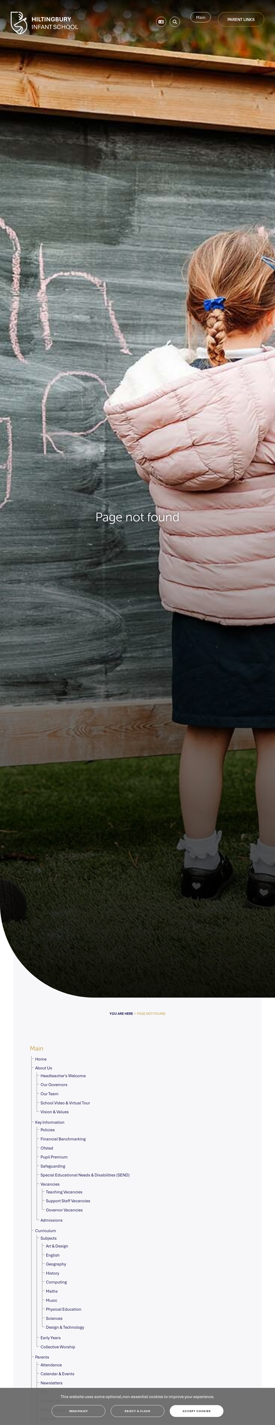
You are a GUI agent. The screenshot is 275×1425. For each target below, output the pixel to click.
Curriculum (45, 1230)
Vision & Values (55, 1111)
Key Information (49, 1122)
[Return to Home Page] (44, 23)
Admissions (52, 1220)
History (52, 1273)
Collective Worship (58, 1346)
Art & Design (57, 1246)
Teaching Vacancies (64, 1191)
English (53, 1255)
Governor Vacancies (64, 1210)
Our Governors (54, 1084)
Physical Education (63, 1309)
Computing (56, 1282)
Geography (56, 1264)
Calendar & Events (57, 1373)
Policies (48, 1129)
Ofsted (47, 1148)
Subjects (49, 1238)
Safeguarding (53, 1166)
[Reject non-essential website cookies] (137, 1411)
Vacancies (50, 1184)
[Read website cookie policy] (78, 1411)
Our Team (50, 1093)
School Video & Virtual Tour (65, 1102)
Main (200, 17)
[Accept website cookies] (196, 1411)
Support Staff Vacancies (68, 1200)
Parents (42, 1357)
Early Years (51, 1337)
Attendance (51, 1364)
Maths (52, 1291)
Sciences (54, 1318)
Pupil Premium (54, 1157)
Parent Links (241, 19)
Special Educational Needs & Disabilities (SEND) (85, 1175)
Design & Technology (65, 1327)
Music (51, 1300)
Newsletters (52, 1382)
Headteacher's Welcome (63, 1075)
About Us (43, 1067)
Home (40, 1059)
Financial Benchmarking (63, 1139)
